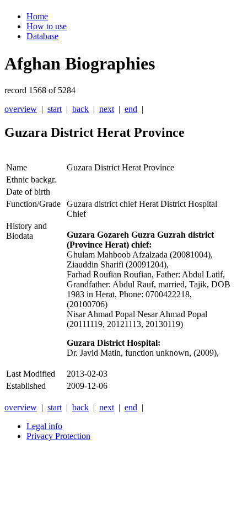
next (106, 109)
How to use (46, 26)
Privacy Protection (58, 436)
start (54, 109)
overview (20, 109)
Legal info (44, 426)
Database (42, 36)
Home (37, 16)
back (80, 109)
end (131, 109)
